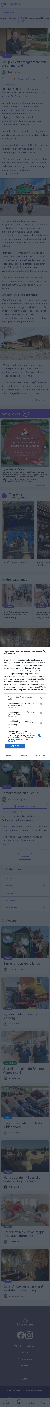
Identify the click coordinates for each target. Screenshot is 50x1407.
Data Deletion (10, 755)
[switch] (40, 704)
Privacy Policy (39, 755)
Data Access (25, 755)
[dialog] (25, 703)
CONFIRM (15, 746)
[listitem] (25, 698)
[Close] (45, 651)
